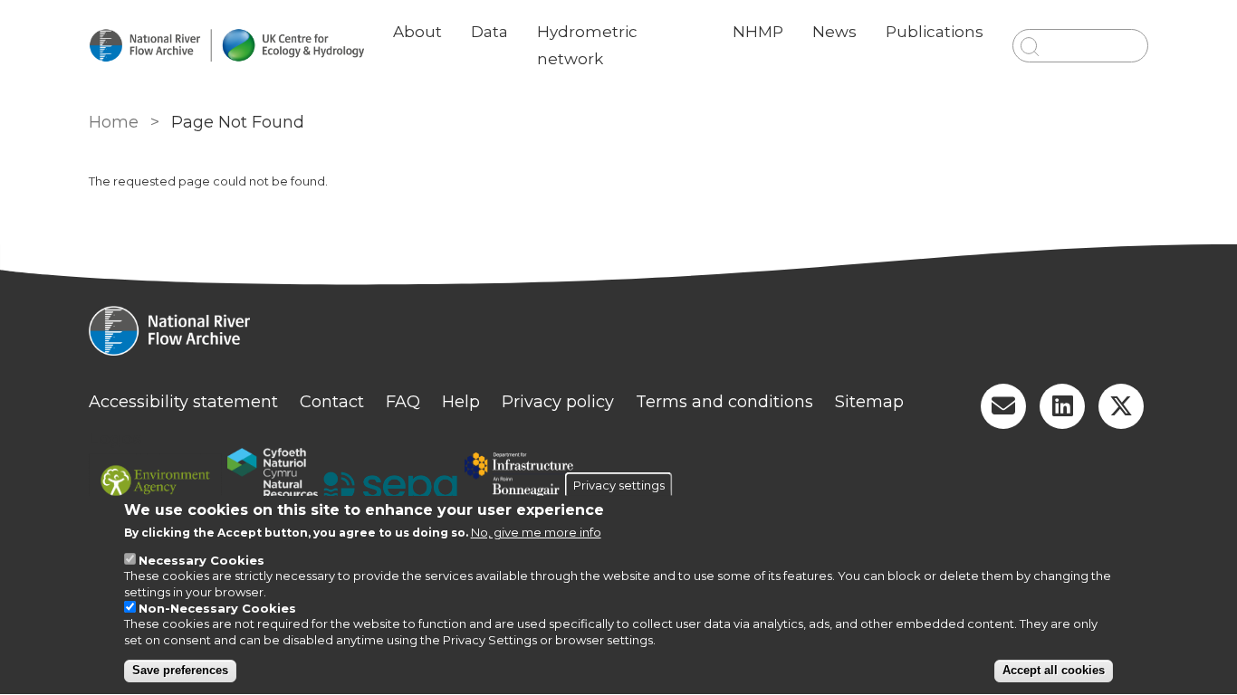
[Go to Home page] (226, 45)
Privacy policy (558, 402)
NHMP (758, 32)
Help (461, 402)
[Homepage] (618, 333)
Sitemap (869, 402)
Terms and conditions (724, 402)
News (834, 32)
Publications (934, 32)
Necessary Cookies (201, 561)
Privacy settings (619, 485)
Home (114, 122)
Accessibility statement (183, 402)
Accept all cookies (1053, 671)
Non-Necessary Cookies (217, 608)
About (417, 32)
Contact (332, 402)
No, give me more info (536, 533)
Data (489, 32)
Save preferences (180, 671)
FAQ (403, 402)
